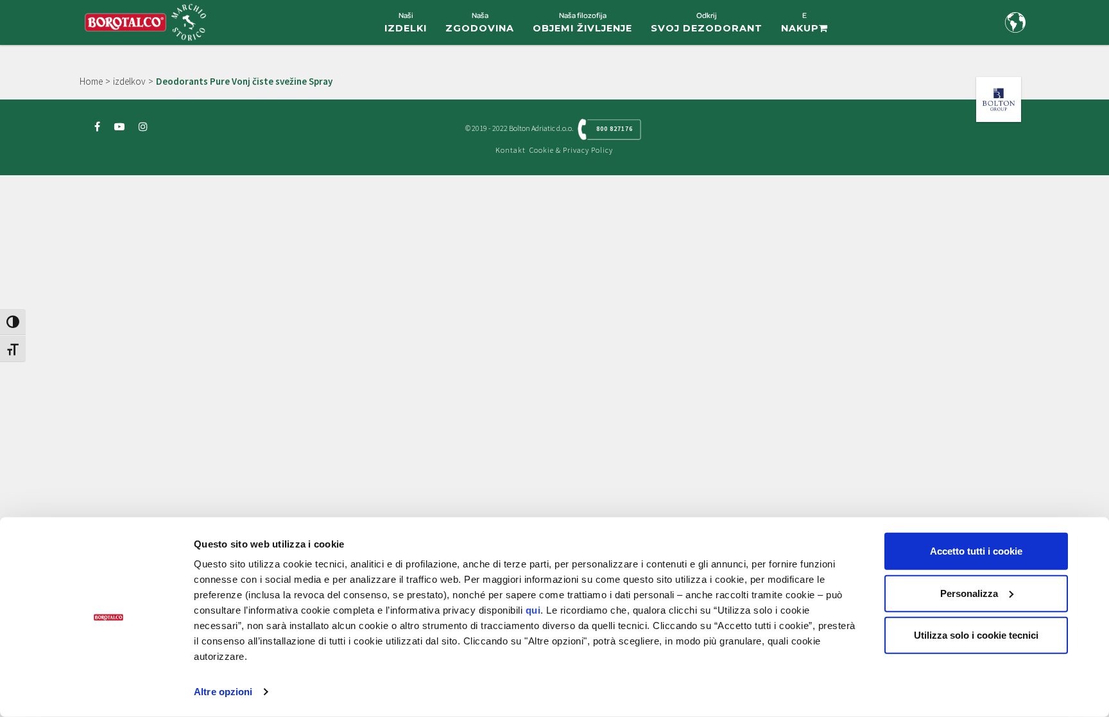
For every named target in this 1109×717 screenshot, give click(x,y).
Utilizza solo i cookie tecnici (976, 635)
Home (91, 81)
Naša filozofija (582, 22)
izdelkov (129, 81)
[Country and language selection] (1015, 22)
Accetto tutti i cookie (976, 551)
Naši (405, 22)
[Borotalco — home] (145, 21)
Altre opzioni (223, 691)
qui (533, 610)
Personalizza (969, 592)
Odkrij (706, 22)
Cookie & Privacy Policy (571, 150)
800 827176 (614, 129)
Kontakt (510, 150)
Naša (479, 22)
